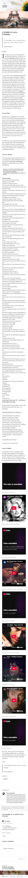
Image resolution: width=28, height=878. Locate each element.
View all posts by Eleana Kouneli (15, 802)
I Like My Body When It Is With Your (11, 412)
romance (22, 808)
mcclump (7, 821)
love (15, 808)
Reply (4, 836)
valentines (6, 809)
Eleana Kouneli (16, 806)
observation (10, 808)
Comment (21, 859)
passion (18, 808)
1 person (8, 832)
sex (3, 809)
